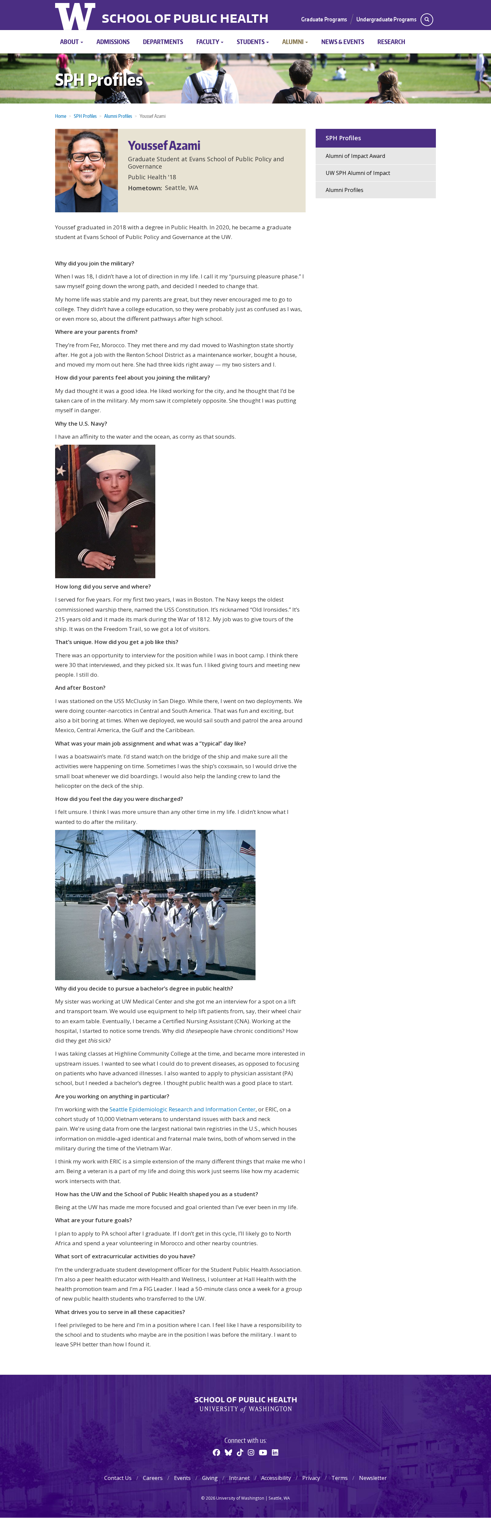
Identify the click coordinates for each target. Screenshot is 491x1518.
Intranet (239, 1478)
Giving (210, 1478)
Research (391, 41)
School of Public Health (185, 19)
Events (182, 1478)
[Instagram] (251, 1452)
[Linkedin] (275, 1452)
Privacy (311, 1478)
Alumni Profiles (118, 116)
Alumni (293, 41)
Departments (163, 41)
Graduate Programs (324, 19)
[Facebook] (216, 1452)
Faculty (208, 41)
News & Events (342, 41)
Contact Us (118, 1478)
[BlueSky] (228, 1452)
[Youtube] (263, 1452)
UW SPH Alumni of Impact (358, 173)
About (70, 41)
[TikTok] (240, 1452)
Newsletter (373, 1478)
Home (60, 116)
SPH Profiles (99, 79)
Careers (153, 1478)
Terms (339, 1478)
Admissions (113, 41)
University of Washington (76, 15)
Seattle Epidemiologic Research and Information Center (183, 1109)
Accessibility (276, 1478)
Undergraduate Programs (386, 19)
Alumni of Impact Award (355, 156)
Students (251, 41)
